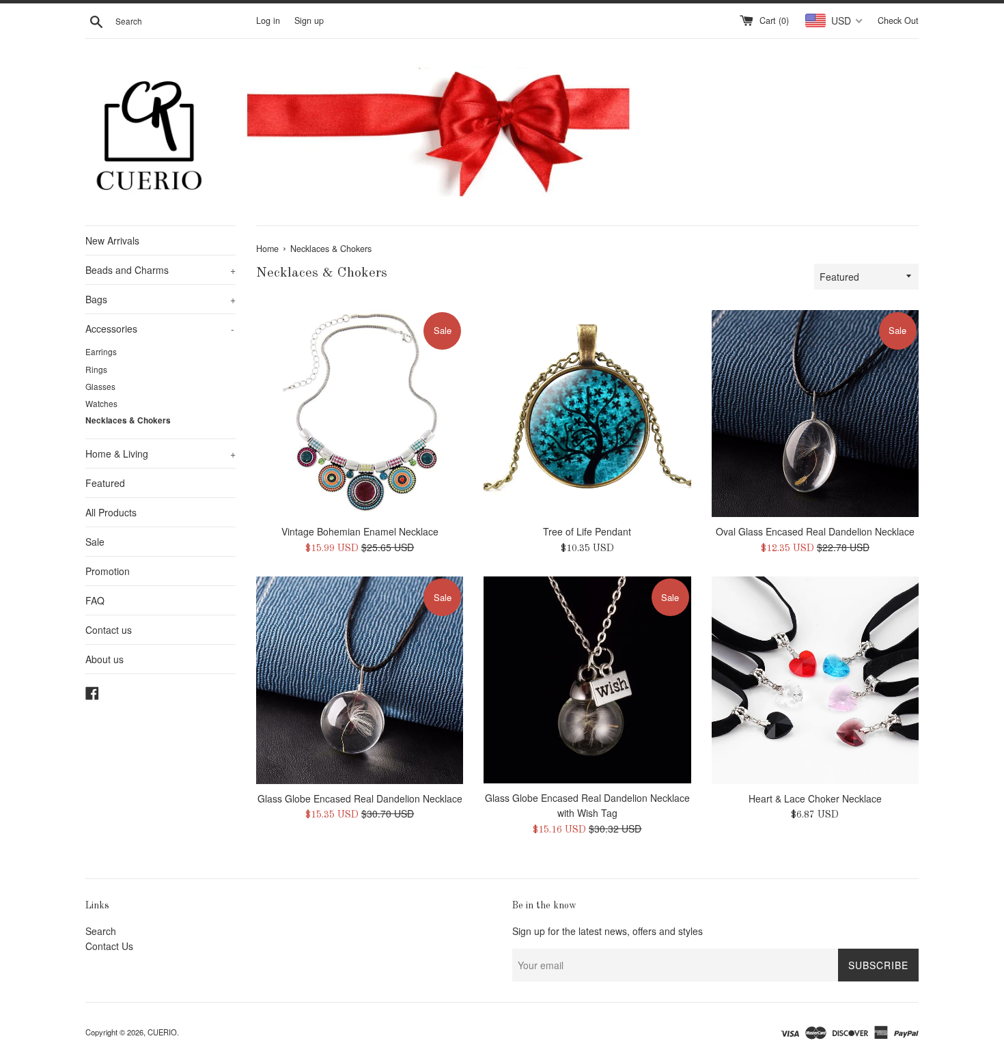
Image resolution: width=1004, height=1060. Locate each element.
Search (100, 931)
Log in (268, 20)
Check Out (898, 20)
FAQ (94, 600)
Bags (160, 299)
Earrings (101, 351)
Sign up (309, 20)
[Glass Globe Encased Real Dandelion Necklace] (359, 679)
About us (104, 659)
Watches (101, 403)
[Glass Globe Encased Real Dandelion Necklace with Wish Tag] (587, 679)
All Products (111, 512)
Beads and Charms (160, 270)
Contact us (108, 630)
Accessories (159, 328)
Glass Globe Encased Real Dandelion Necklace (359, 798)
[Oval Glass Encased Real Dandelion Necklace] (815, 413)
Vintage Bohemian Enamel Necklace (359, 531)
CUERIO (162, 1032)
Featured (105, 483)
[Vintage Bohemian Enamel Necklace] (359, 413)
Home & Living (160, 453)
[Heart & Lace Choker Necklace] (815, 679)
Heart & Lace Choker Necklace (815, 798)
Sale (94, 541)
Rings (96, 369)
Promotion (107, 571)
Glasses (100, 386)
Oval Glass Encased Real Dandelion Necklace (815, 531)
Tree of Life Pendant (587, 531)
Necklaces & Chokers (128, 420)
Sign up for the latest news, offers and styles (607, 931)
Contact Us (109, 946)
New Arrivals (112, 240)
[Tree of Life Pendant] (587, 413)
